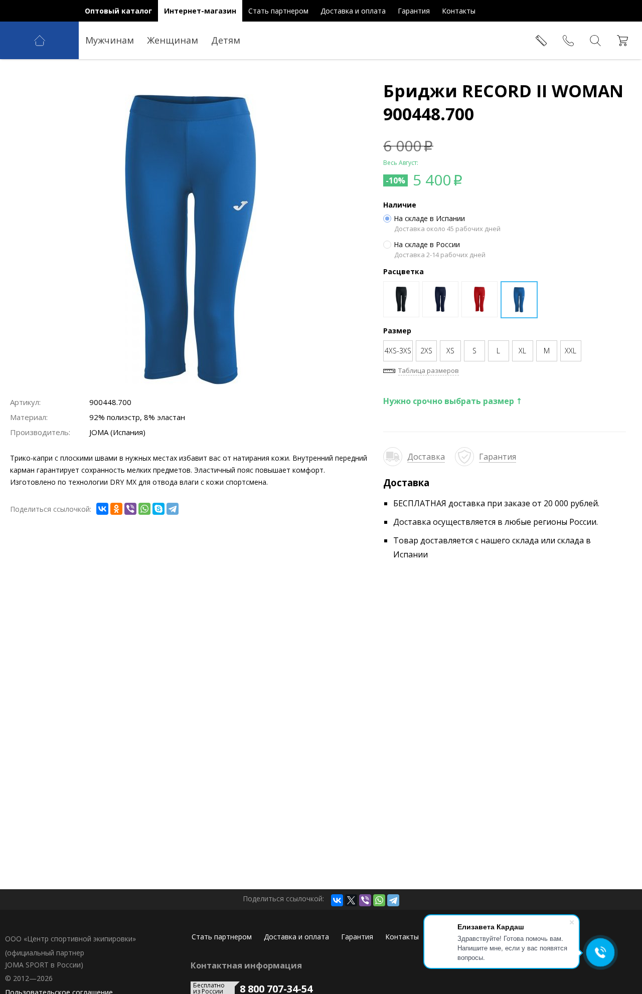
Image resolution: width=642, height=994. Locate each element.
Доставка (426, 456)
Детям (225, 40)
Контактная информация (246, 965)
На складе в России (427, 245)
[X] (351, 900)
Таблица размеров (428, 370)
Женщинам (172, 40)
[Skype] (158, 509)
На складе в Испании (429, 219)
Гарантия (497, 456)
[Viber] (130, 509)
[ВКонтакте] (102, 509)
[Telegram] (173, 509)
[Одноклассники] (116, 509)
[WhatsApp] (144, 509)
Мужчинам (109, 40)
